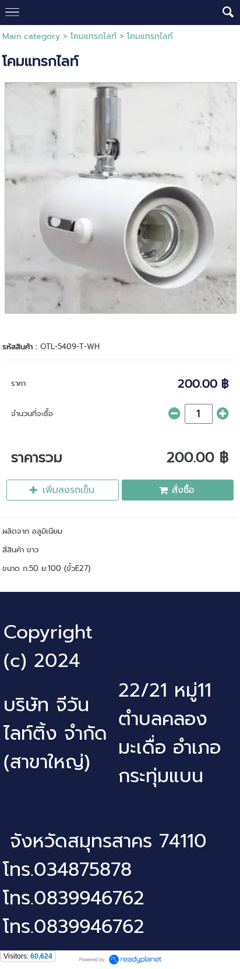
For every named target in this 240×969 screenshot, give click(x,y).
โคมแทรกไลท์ (93, 36)
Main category (31, 36)
